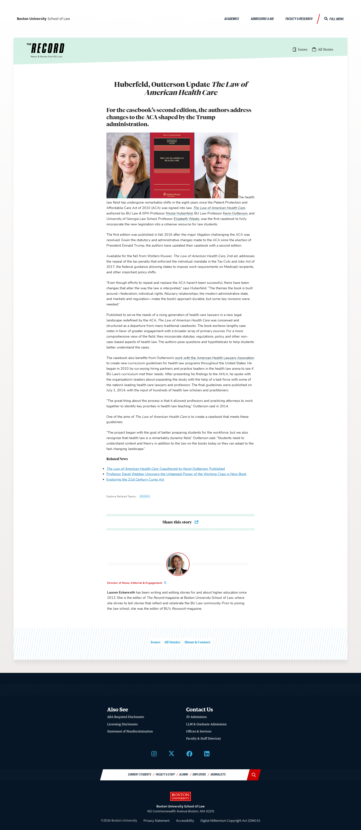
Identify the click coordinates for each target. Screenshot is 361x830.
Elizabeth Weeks (186, 219)
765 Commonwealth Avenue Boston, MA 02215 (180, 809)
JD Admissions (196, 717)
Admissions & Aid (262, 19)
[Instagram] (154, 753)
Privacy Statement (156, 820)
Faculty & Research (298, 19)
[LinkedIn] (206, 753)
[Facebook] (189, 753)
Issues (155, 642)
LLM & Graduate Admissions (206, 724)
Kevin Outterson (235, 213)
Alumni (183, 774)
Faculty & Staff (165, 774)
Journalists (218, 774)
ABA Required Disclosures (125, 717)
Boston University (180, 796)
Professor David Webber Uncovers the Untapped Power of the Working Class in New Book (176, 474)
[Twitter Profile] (166, 583)
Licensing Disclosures (122, 724)
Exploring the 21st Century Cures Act (135, 479)
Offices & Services (198, 731)
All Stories (172, 642)
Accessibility (185, 820)
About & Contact (197, 642)
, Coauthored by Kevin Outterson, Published (165, 468)
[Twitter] (171, 753)
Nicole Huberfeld (179, 213)
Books (145, 496)
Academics (231, 19)
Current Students (139, 774)
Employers (199, 774)
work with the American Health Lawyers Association (214, 358)
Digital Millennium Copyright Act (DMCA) (230, 820)
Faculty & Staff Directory (203, 738)
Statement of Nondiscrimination (130, 731)
